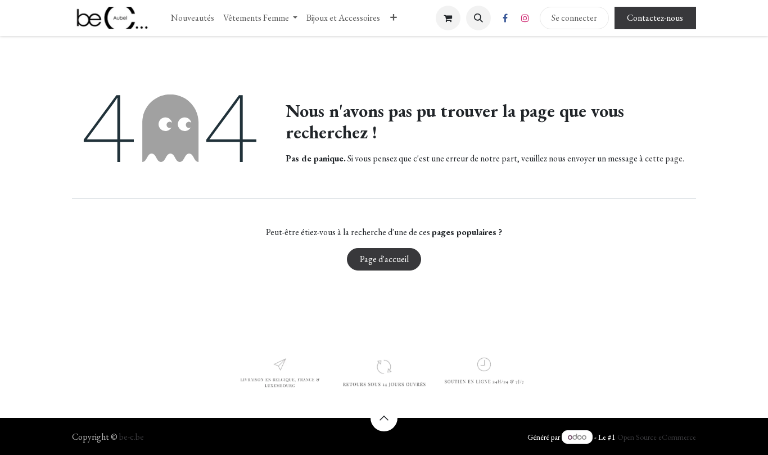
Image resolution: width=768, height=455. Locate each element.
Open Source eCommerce (656, 437)
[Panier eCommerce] (448, 18)
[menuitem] (192, 18)
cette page (664, 158)
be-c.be (131, 437)
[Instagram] (525, 18)
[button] (478, 18)
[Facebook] (505, 18)
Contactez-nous (655, 18)
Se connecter (574, 18)
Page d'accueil (384, 259)
